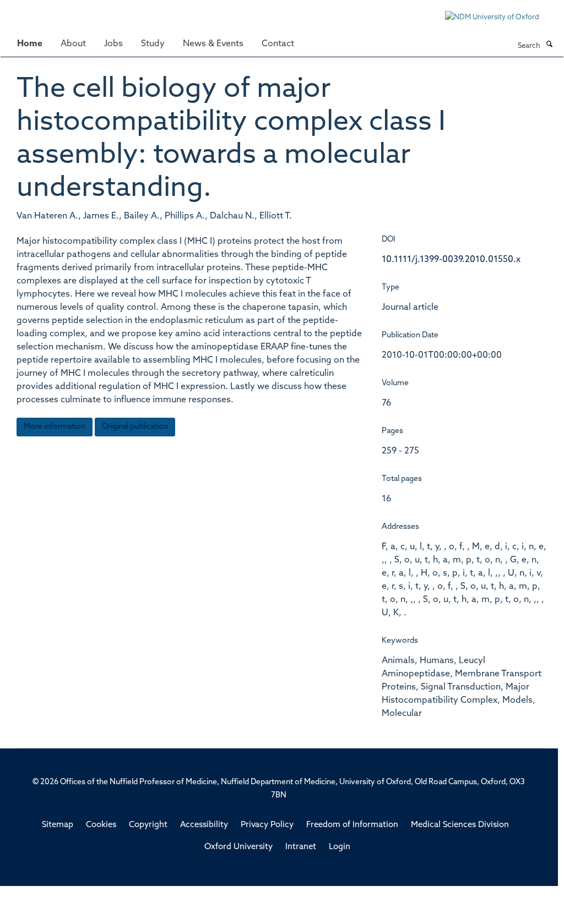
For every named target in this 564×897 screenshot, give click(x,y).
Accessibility (204, 825)
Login (339, 847)
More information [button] (54, 427)
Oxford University (238, 847)
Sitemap (57, 825)
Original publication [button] (135, 427)
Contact (278, 44)
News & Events (213, 44)
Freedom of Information (352, 825)
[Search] (549, 45)
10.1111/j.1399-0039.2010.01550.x (451, 259)
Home (29, 44)
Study (153, 44)
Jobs (113, 44)
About (73, 44)
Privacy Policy (267, 825)
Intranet (300, 847)
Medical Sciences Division (460, 825)
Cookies (101, 825)
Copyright (148, 825)
